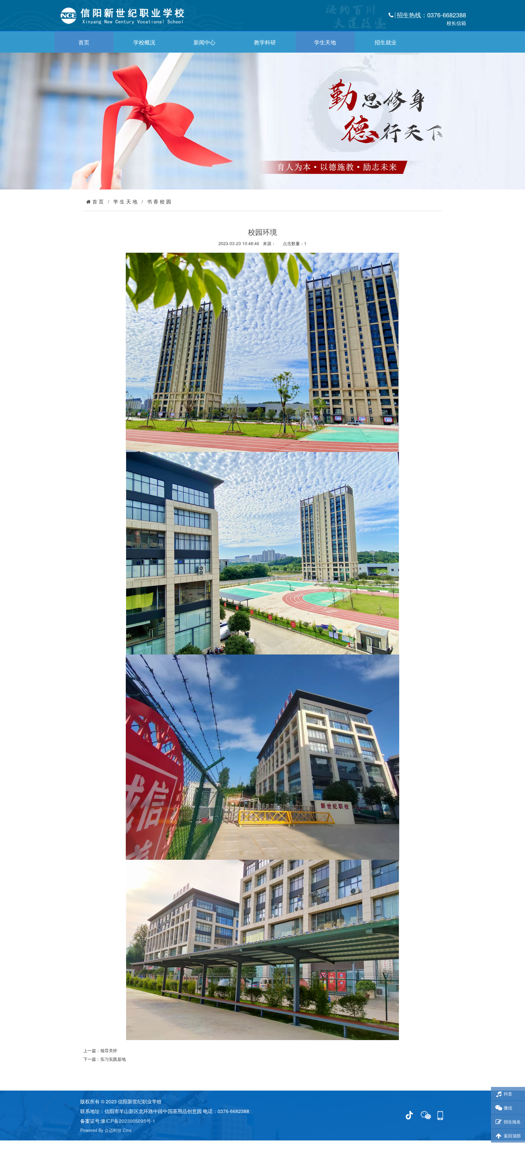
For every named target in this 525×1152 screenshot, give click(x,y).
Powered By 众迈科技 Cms (106, 1130)
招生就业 (385, 42)
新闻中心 (204, 42)
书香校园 (160, 201)
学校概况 (144, 42)
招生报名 (512, 1122)
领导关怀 (108, 1050)
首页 (83, 42)
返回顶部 (512, 1136)
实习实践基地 (113, 1059)
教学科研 (265, 42)
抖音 (508, 1094)
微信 (508, 1108)
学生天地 (325, 42)
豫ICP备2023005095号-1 (128, 1120)
